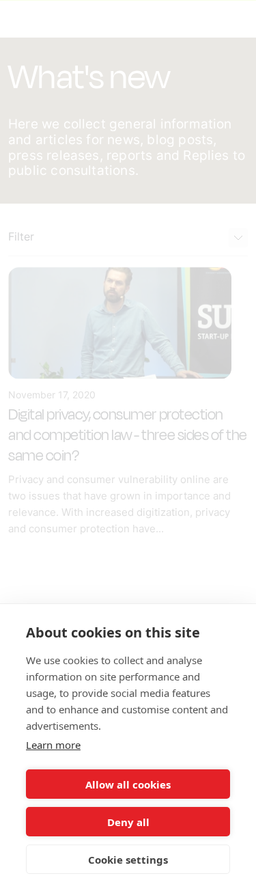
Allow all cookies (128, 784)
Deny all (128, 822)
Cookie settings (128, 859)
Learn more (53, 745)
